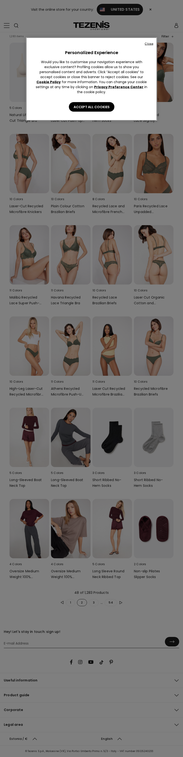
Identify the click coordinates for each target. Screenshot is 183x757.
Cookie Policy (48, 82)
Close (149, 44)
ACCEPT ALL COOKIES (92, 107)
